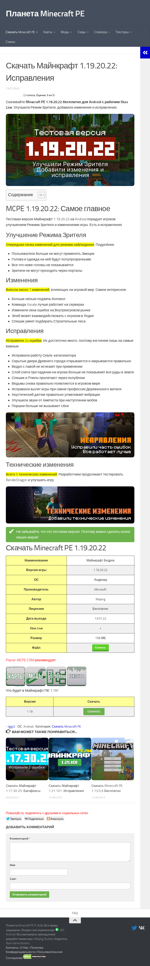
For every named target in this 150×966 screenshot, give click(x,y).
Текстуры (122, 32)
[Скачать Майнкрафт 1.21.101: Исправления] (70, 759)
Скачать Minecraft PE (20, 32)
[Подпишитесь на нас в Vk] (141, 928)
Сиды (82, 32)
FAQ (75, 913)
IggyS (11, 726)
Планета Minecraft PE (45, 14)
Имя (12, 865)
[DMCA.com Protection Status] (35, 958)
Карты (47, 32)
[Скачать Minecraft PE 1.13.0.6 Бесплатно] (112, 759)
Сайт (13, 879)
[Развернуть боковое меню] (145, 52)
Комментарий (20, 838)
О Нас (24, 947)
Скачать (100, 647)
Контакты (12, 947)
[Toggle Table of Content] (39, 195)
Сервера (100, 32)
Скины (10, 42)
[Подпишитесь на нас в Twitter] (134, 928)
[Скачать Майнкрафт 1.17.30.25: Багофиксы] (27, 759)
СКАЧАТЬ (94, 711)
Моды (65, 32)
